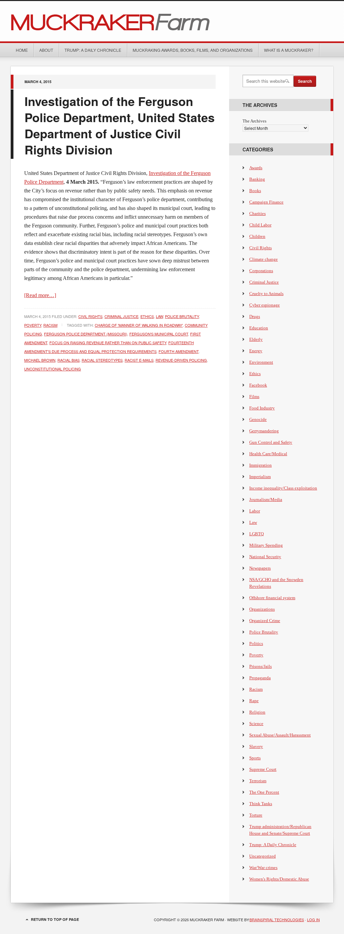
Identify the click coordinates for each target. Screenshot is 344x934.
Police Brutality (182, 316)
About (46, 50)
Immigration (260, 465)
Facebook (258, 385)
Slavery (256, 746)
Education (258, 327)
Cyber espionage (264, 305)
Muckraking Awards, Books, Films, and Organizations (193, 50)
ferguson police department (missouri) (85, 333)
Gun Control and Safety (270, 442)
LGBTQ (256, 533)
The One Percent (264, 792)
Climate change (263, 259)
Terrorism (257, 780)
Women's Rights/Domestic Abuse (279, 879)
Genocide (258, 419)
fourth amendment (179, 351)
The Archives (254, 120)
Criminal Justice (121, 316)
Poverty (32, 325)
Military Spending (266, 545)
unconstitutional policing (52, 368)
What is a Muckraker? (288, 50)
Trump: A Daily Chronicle (92, 50)
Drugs (254, 316)
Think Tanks (260, 803)
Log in (313, 919)
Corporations (261, 270)
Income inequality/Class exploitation (283, 488)
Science (256, 723)
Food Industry (262, 407)
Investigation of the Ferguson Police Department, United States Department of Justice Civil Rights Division (120, 125)
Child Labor (260, 224)
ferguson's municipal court (158, 333)
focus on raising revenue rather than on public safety (107, 342)
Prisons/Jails (260, 666)
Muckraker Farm (172, 21)
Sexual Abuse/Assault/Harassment (280, 735)
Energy (255, 350)
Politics (256, 643)
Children (257, 236)
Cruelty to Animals (266, 293)
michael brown (39, 360)
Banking (257, 179)
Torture (255, 815)
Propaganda (260, 677)
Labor (254, 510)
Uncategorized (262, 856)
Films (254, 396)
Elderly (256, 339)
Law (159, 316)
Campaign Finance (266, 202)
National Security (265, 556)
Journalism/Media (265, 499)
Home (22, 50)
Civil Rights (90, 316)
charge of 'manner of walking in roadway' (139, 325)
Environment (261, 362)
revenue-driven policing (181, 360)
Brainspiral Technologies (277, 919)
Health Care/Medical (268, 453)
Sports (255, 757)
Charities (257, 213)
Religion (257, 712)
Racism (50, 325)
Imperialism (260, 476)
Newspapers (260, 568)
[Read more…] (40, 295)
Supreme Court (262, 769)
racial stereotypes (102, 360)
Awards (255, 167)
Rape (254, 700)
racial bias (68, 360)
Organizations (262, 609)
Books (255, 190)
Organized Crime (264, 620)
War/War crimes (263, 867)
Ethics (147, 316)
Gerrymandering (264, 430)
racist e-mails (139, 360)
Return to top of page (55, 919)
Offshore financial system (272, 597)
